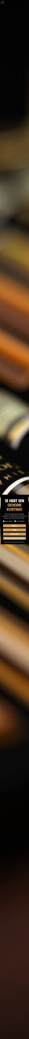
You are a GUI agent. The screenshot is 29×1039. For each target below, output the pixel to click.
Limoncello (14, 534)
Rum (14, 530)
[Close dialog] (2, 2)
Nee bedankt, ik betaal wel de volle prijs (14, 542)
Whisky (14, 526)
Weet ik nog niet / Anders (14, 538)
